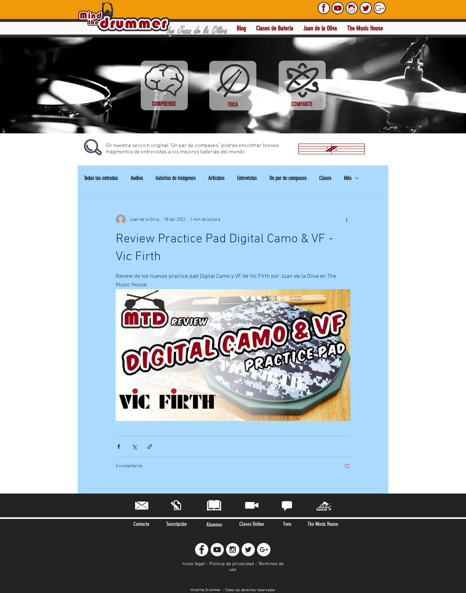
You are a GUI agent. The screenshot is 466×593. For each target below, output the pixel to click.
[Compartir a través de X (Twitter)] (134, 446)
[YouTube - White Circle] (217, 549)
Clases (325, 178)
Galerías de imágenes (176, 178)
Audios (137, 178)
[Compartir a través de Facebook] (119, 446)
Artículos (216, 178)
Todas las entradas (101, 178)
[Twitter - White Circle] (248, 549)
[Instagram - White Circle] (232, 549)
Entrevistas (247, 178)
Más (348, 178)
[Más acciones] (346, 219)
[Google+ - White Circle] (263, 549)
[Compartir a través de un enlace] (150, 446)
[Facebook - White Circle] (201, 549)
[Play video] (233, 355)
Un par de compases (288, 178)
